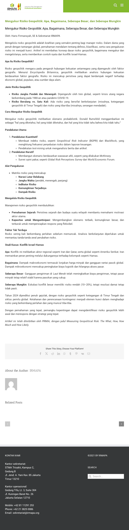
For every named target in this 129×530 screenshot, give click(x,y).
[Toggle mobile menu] (122, 5)
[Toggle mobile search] (115, 5)
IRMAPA (35, 370)
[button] (7, 423)
